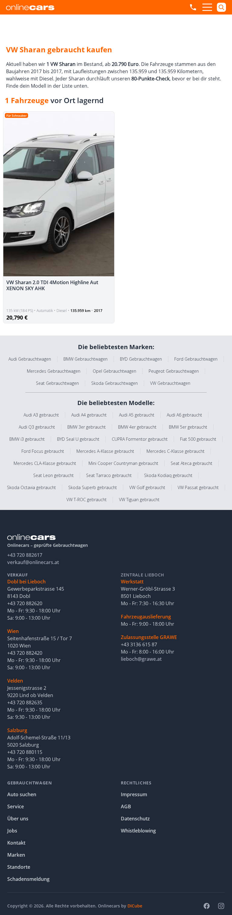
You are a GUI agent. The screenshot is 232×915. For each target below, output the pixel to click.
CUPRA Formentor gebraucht (140, 439)
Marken (16, 855)
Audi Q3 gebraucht (37, 427)
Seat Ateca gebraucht (191, 463)
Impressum (134, 794)
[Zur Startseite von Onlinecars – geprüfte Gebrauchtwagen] (30, 7)
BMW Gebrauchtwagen (85, 359)
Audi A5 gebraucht (136, 415)
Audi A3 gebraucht (41, 415)
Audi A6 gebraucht (184, 415)
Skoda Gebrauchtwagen (114, 383)
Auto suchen (21, 794)
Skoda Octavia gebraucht (31, 487)
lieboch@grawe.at (141, 659)
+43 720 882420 (24, 653)
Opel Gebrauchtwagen (114, 371)
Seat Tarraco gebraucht (109, 475)
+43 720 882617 (24, 555)
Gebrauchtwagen (29, 783)
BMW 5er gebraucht (188, 427)
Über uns (17, 818)
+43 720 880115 (24, 752)
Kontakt (16, 842)
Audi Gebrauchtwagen (29, 359)
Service (15, 806)
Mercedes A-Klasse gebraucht (105, 451)
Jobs (12, 830)
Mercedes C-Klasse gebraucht (176, 451)
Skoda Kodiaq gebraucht (168, 475)
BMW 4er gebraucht (137, 427)
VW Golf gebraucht (147, 487)
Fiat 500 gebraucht (198, 439)
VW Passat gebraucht (198, 487)
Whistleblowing (138, 830)
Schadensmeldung (28, 879)
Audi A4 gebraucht (89, 415)
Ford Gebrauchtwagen (196, 359)
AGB (126, 806)
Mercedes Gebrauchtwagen (53, 371)
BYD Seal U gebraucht (78, 439)
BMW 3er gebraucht (86, 427)
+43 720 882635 (24, 702)
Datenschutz (135, 818)
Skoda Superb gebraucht (92, 487)
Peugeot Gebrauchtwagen (174, 371)
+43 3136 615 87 (139, 644)
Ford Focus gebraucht (42, 451)
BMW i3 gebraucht (27, 439)
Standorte (18, 867)
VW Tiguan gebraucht (139, 499)
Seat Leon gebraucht (53, 475)
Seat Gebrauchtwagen (57, 383)
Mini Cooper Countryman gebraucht (123, 463)
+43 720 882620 (24, 603)
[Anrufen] (193, 7)
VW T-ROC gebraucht (86, 499)
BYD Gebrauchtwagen (141, 359)
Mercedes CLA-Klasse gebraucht (45, 463)
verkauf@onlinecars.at (33, 562)
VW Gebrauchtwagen (170, 383)
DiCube (134, 906)
